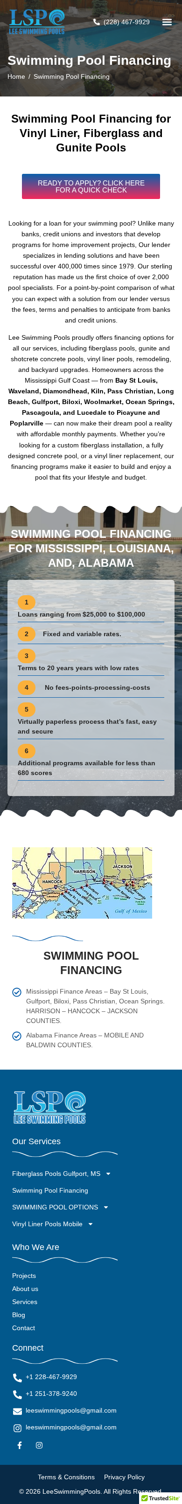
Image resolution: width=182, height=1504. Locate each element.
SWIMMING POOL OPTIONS (55, 1207)
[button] (167, 22)
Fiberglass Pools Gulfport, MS (56, 1173)
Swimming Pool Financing (50, 1190)
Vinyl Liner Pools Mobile (47, 1224)
